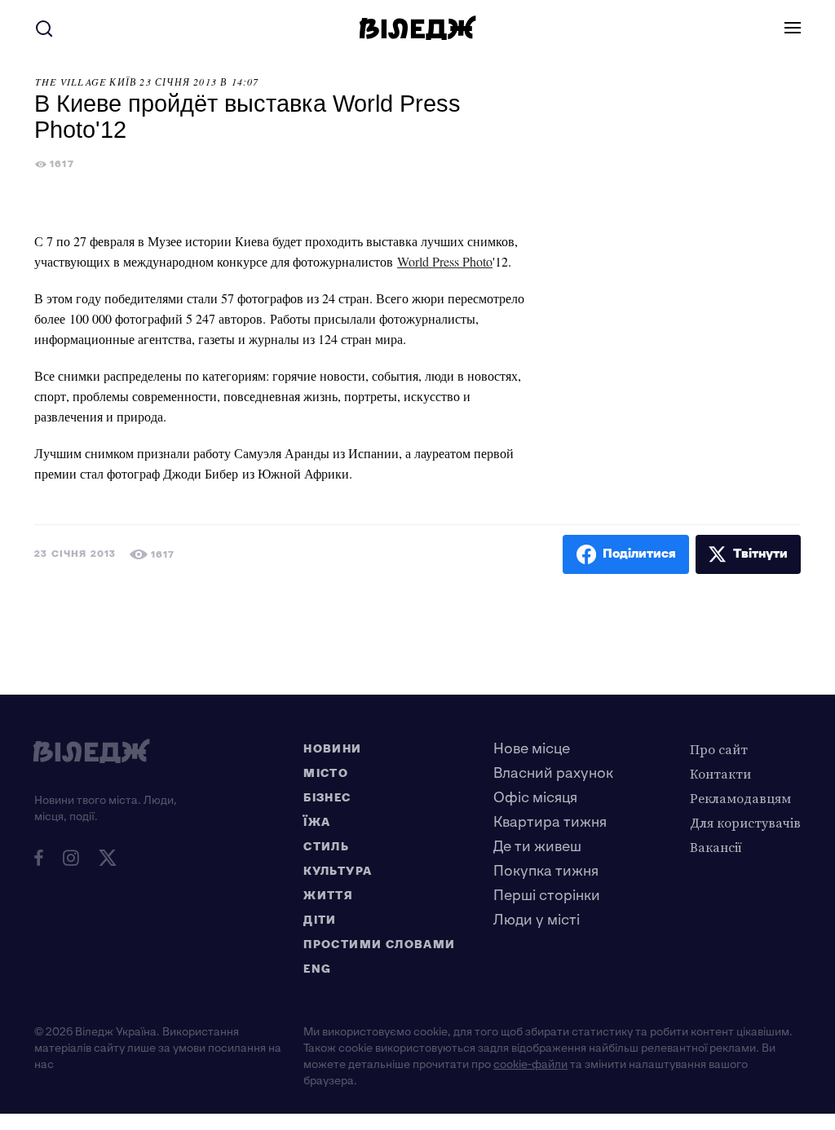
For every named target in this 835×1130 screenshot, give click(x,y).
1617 (62, 164)
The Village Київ (85, 81)
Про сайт (719, 749)
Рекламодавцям (740, 798)
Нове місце (531, 748)
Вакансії (716, 847)
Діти (320, 920)
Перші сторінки (546, 895)
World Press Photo (445, 261)
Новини (332, 749)
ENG (317, 969)
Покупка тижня (546, 871)
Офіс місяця (535, 797)
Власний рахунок (553, 773)
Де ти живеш (537, 846)
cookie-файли (530, 1064)
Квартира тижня (550, 822)
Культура (337, 871)
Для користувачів (745, 823)
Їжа (316, 822)
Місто (325, 773)
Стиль (326, 847)
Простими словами (379, 944)
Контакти (720, 774)
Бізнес (327, 798)
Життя (328, 896)
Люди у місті (536, 920)
